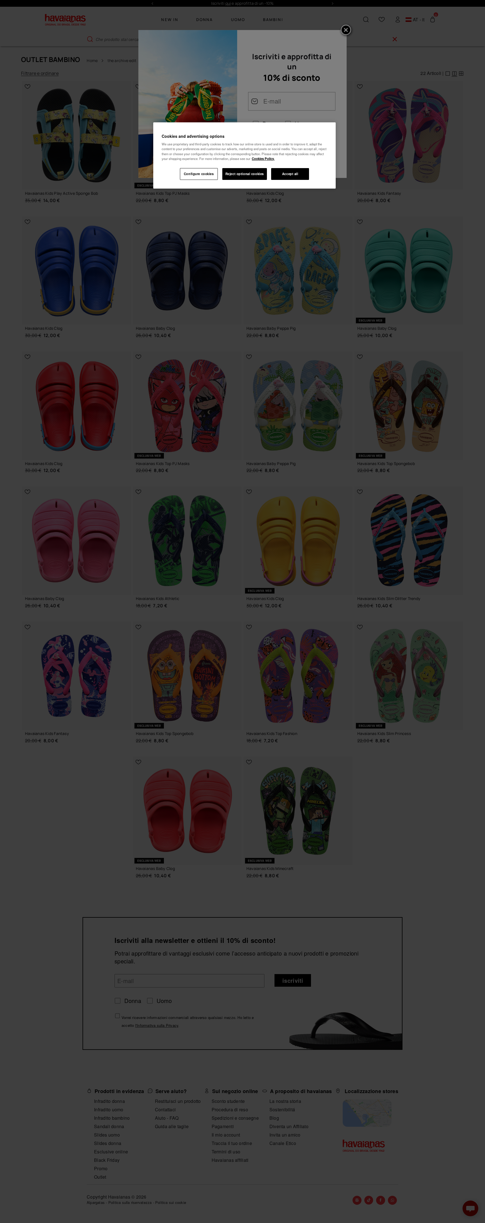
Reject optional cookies (244, 173)
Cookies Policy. (263, 158)
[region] (244, 155)
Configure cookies (199, 173)
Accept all (290, 173)
